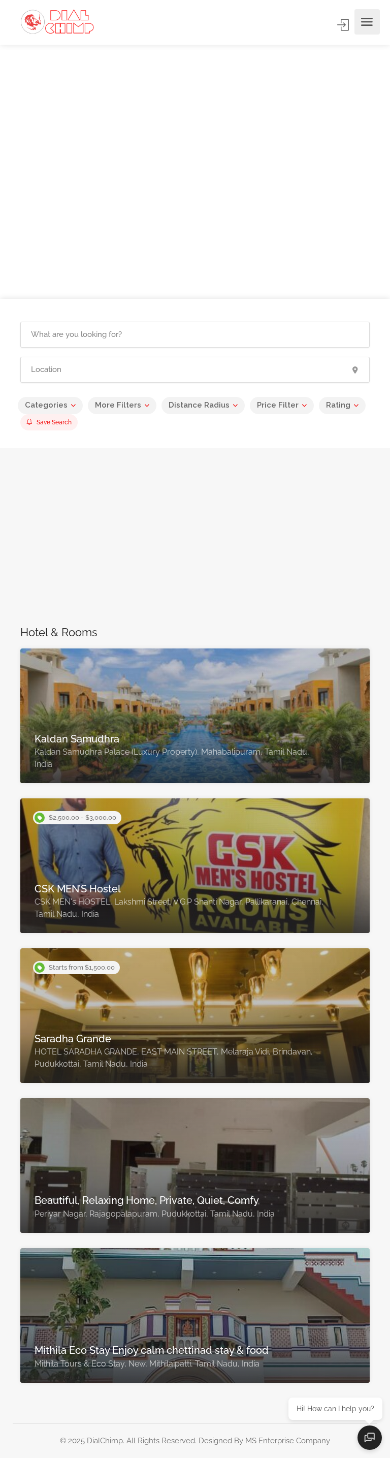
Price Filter (278, 405)
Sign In (343, 25)
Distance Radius (199, 405)
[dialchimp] (61, 22)
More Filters (118, 405)
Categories (46, 405)
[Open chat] (370, 1437)
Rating (338, 405)
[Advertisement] (195, 542)
